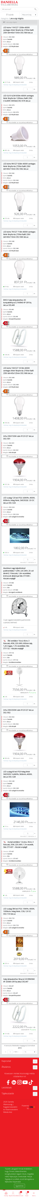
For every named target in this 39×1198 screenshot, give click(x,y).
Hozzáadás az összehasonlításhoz (20, 54)
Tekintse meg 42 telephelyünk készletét (15, 85)
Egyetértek (19, 1186)
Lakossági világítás (11, 22)
